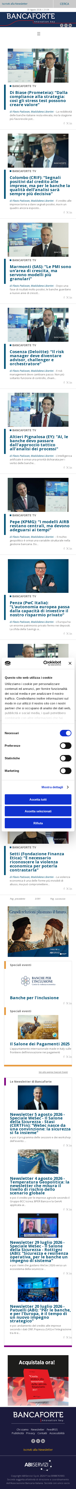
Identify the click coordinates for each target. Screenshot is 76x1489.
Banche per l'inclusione (34, 998)
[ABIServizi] (38, 1466)
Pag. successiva (57, 898)
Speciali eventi (20, 965)
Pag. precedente (17, 898)
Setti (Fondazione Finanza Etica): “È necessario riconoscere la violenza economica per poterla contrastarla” (37, 862)
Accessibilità (56, 1433)
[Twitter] (66, 26)
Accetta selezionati (38, 811)
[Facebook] (61, 26)
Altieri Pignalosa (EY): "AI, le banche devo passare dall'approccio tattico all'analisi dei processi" (39, 443)
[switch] (65, 745)
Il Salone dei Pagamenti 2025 (40, 1044)
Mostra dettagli (52, 787)
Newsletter (37, 1429)
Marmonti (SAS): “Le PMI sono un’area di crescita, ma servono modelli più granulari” (40, 273)
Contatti (42, 1433)
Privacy (30, 1433)
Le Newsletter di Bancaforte (31, 1081)
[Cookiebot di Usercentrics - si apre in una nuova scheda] (45, 663)
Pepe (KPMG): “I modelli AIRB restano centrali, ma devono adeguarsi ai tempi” (40, 526)
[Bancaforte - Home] (30, 19)
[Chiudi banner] (70, 663)
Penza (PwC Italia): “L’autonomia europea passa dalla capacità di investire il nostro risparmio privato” (40, 609)
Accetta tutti (38, 799)
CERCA (64, 3)
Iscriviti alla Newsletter (15, 3)
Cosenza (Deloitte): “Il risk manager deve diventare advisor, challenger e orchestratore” (37, 358)
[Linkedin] (71, 123)
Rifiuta (38, 823)
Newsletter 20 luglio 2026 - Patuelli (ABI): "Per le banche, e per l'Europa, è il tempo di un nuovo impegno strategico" (40, 1314)
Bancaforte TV (24, 86)
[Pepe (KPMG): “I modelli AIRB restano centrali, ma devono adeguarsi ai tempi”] (38, 511)
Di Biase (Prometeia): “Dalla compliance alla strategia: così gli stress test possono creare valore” (39, 99)
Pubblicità (18, 1433)
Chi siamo (23, 1429)
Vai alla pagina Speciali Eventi (53, 1072)
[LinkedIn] (70, 26)
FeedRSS (52, 1429)
